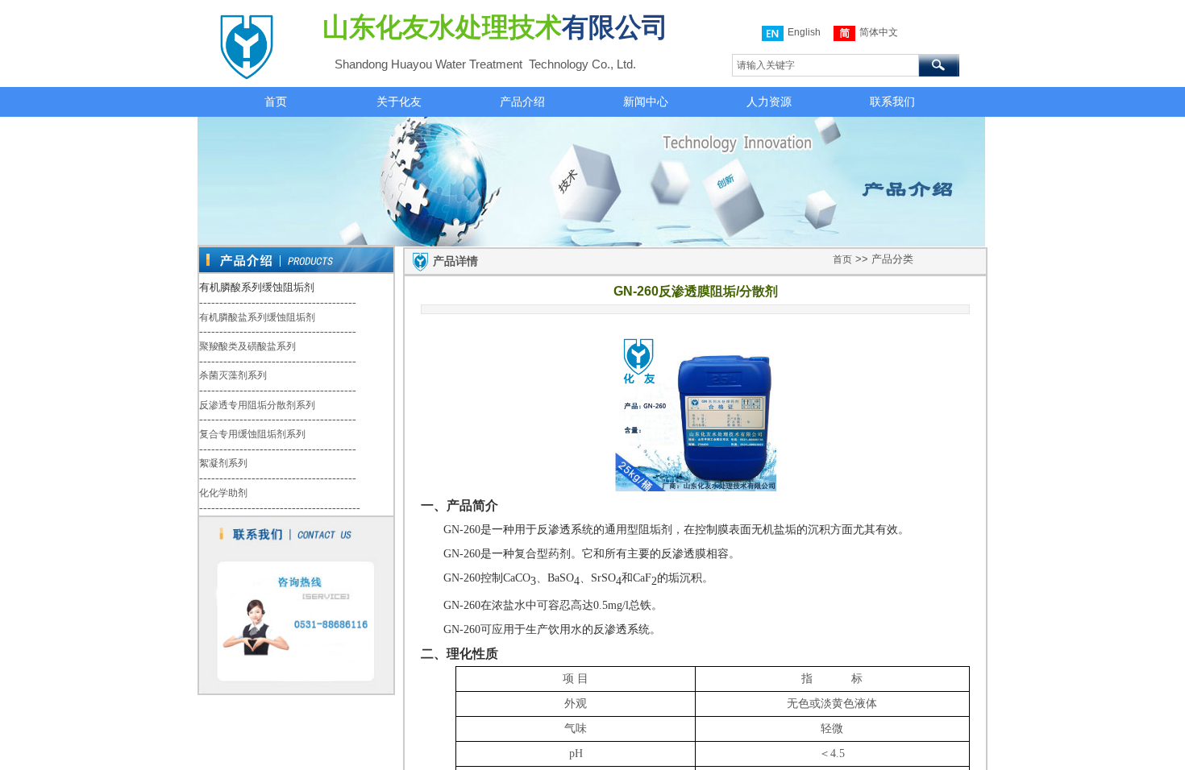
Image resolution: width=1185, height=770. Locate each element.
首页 (275, 101)
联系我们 (892, 101)
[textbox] (825, 65)
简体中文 (878, 32)
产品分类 (892, 259)
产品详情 (455, 261)
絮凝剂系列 (223, 463)
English (804, 32)
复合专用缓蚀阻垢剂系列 (252, 434)
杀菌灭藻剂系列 (233, 375)
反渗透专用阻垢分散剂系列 (257, 405)
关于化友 (399, 101)
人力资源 (769, 101)
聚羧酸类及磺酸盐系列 (247, 346)
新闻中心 (645, 101)
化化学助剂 (223, 493)
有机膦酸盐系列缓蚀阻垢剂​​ (257, 317)
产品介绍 (522, 101)
